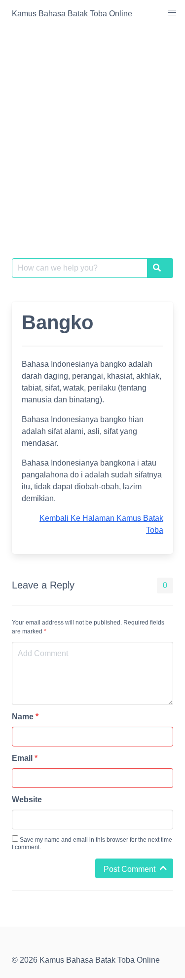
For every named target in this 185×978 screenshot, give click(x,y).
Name (25, 716)
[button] (172, 13)
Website (27, 799)
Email (24, 758)
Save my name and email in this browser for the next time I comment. (92, 843)
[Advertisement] (92, 125)
